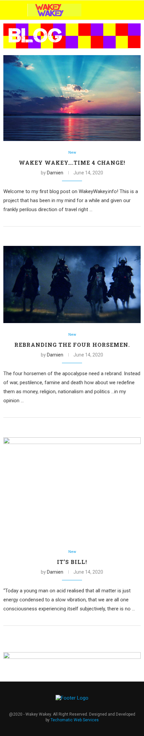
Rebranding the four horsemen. (72, 344)
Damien (55, 172)
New (72, 152)
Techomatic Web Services (75, 720)
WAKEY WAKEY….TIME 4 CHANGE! (72, 162)
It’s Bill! (72, 561)
